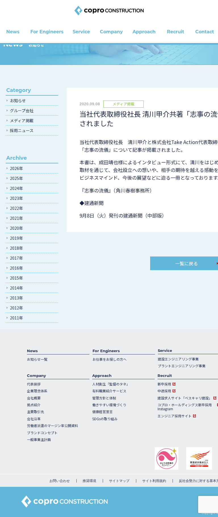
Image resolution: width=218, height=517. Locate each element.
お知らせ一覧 (37, 359)
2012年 (16, 308)
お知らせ (18, 100)
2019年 (16, 238)
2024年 (16, 188)
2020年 (16, 228)
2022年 (16, 208)
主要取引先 (35, 412)
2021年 (16, 218)
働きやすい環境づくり (109, 405)
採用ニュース (21, 130)
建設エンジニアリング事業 (178, 359)
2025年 (16, 178)
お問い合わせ (59, 481)
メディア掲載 (21, 120)
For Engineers (106, 350)
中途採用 (164, 391)
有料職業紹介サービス (109, 391)
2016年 (16, 268)
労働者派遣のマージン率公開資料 (52, 426)
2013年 (16, 298)
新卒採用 (164, 384)
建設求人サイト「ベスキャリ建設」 (185, 398)
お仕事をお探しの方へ (110, 359)
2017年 (16, 258)
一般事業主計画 (39, 440)
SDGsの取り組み (105, 419)
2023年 (16, 198)
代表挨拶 (34, 384)
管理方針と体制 (104, 398)
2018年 (16, 248)
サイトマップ (119, 481)
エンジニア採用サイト (175, 416)
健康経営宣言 (102, 412)
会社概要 (34, 398)
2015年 (16, 278)
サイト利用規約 (154, 481)
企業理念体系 (37, 391)
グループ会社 (21, 110)
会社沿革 (34, 419)
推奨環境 (89, 481)
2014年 (16, 288)
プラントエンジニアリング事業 (182, 366)
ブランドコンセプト (42, 433)
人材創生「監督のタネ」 (111, 384)
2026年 (16, 168)
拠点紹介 (34, 405)
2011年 (16, 318)
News (32, 350)
